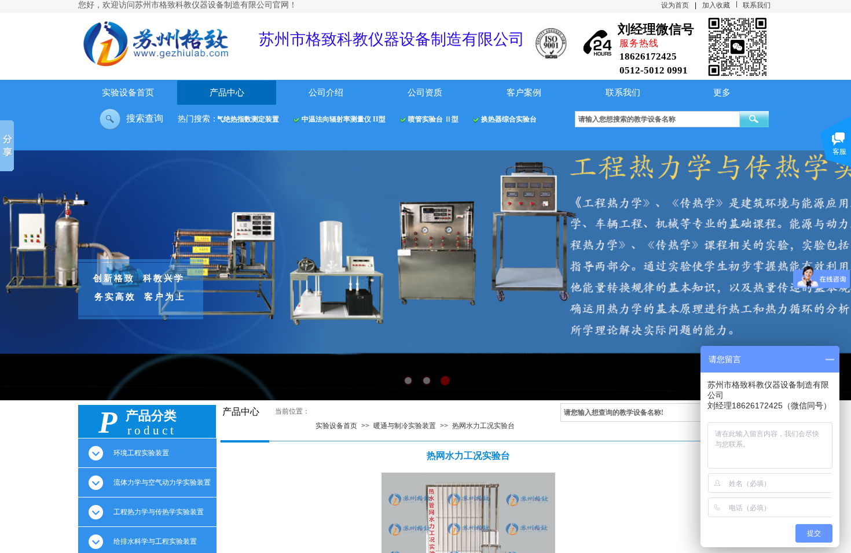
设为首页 (675, 5)
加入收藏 (716, 5)
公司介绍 (326, 92)
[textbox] (657, 119)
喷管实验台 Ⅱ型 (426, 119)
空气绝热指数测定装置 (237, 119)
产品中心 (227, 92)
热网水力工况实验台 (483, 426)
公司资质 (425, 92)
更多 (722, 92)
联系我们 (623, 92)
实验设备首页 (128, 92)
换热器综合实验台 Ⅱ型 (509, 119)
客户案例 (524, 92)
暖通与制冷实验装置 (404, 426)
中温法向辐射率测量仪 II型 (336, 119)
